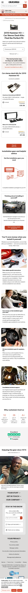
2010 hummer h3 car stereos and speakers (15, 18)
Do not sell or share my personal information (14, 551)
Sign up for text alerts (13, 524)
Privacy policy (14, 541)
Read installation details (14, 227)
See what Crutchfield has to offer (13, 67)
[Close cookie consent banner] (26, 580)
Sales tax (3, 562)
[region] (14, 473)
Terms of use (10, 562)
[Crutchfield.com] (14, 2)
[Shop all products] (2, 2)
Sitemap (25, 562)
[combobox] (14, 6)
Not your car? (13, 54)
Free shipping (14, 14)
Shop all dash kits (14, 146)
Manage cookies (14, 548)
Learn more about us (13, 452)
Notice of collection (14, 554)
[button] (26, 473)
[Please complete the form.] (21, 517)
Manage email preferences (14, 557)
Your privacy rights (14, 545)
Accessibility (18, 562)
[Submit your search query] (25, 6)
